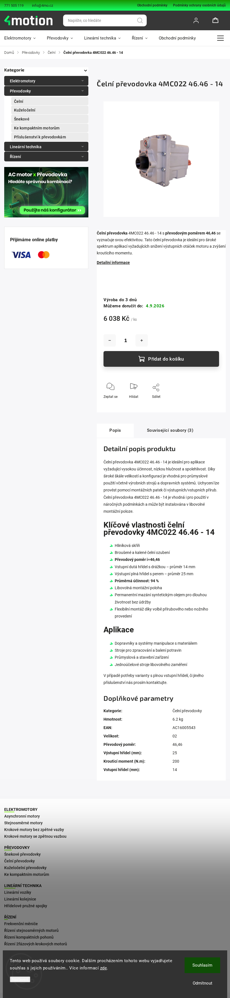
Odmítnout (202, 983)
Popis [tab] (115, 430)
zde (103, 968)
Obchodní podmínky (152, 5)
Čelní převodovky (187, 711)
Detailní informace (113, 262)
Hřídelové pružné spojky (25, 906)
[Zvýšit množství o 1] (141, 340)
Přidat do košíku (166, 359)
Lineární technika (26, 147)
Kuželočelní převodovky (25, 867)
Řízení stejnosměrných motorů (31, 930)
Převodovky (20, 91)
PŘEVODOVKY (17, 847)
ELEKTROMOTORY (21, 809)
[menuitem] (22, 38)
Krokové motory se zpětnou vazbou (35, 836)
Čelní (19, 101)
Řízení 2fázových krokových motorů (35, 944)
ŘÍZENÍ (10, 917)
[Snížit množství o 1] (110, 340)
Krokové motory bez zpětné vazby (34, 829)
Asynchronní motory (22, 816)
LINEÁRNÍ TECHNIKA (23, 885)
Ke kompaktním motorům (36, 128)
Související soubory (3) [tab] (170, 430)
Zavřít (210, 406)
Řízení (15, 156)
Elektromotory (22, 81)
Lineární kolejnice (20, 899)
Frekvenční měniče (21, 924)
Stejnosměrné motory (23, 823)
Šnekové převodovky (22, 854)
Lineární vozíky (17, 892)
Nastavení (20, 979)
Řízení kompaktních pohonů (29, 937)
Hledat (140, 20)
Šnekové (21, 119)
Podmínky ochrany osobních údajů (199, 5)
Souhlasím (202, 965)
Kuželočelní (24, 110)
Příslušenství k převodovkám (40, 137)
